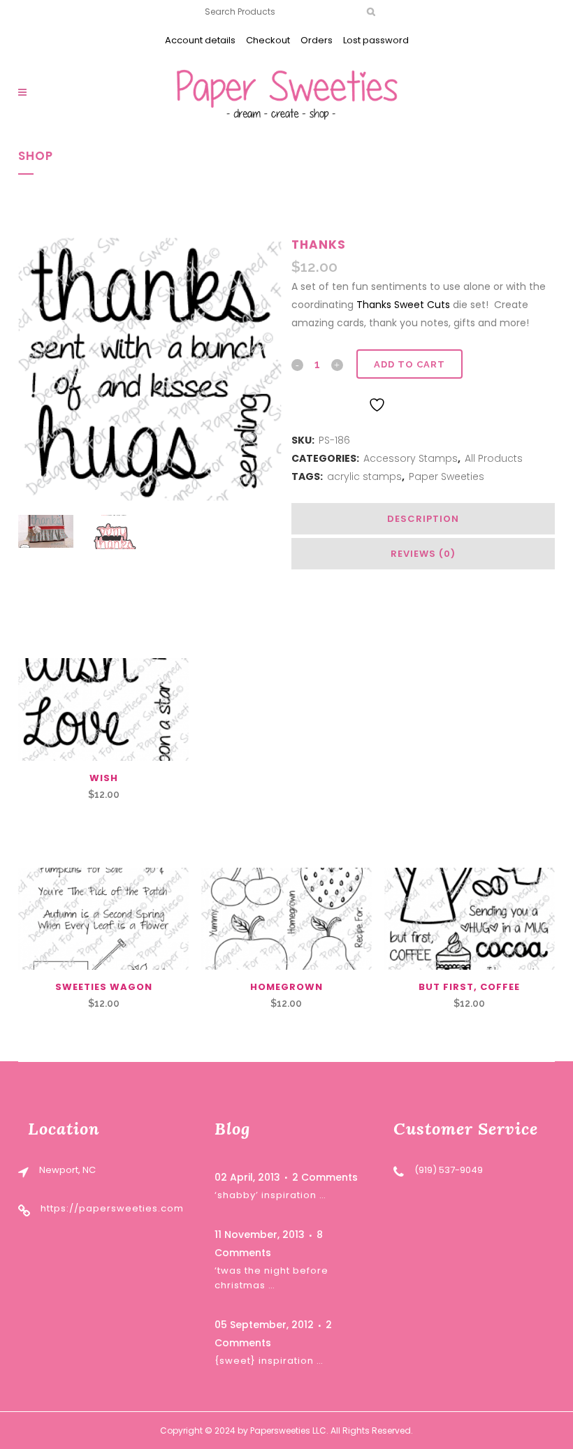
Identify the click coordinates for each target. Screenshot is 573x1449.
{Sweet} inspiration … (269, 1360)
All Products (494, 458)
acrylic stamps (364, 476)
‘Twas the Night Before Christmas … (271, 1277)
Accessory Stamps (410, 458)
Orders (316, 40)
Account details (200, 40)
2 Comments (325, 1177)
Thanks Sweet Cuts (403, 305)
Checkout (268, 40)
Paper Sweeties (446, 476)
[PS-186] (150, 369)
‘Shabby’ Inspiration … (270, 1195)
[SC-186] (115, 532)
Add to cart (409, 364)
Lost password (376, 40)
